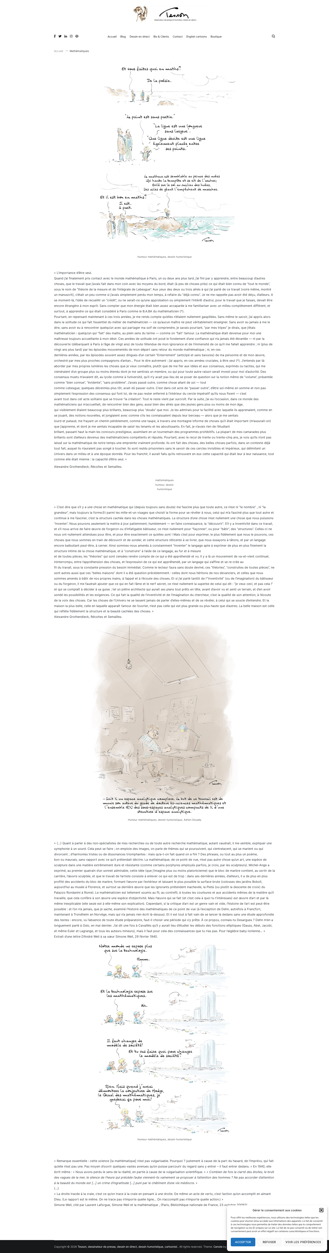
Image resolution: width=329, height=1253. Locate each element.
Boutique (216, 36)
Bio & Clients (161, 36)
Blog (123, 36)
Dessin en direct (140, 36)
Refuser (269, 1242)
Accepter (243, 1242)
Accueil (112, 36)
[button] (321, 1210)
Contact (178, 36)
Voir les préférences (303, 1242)
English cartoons (196, 36)
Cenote (217, 1246)
